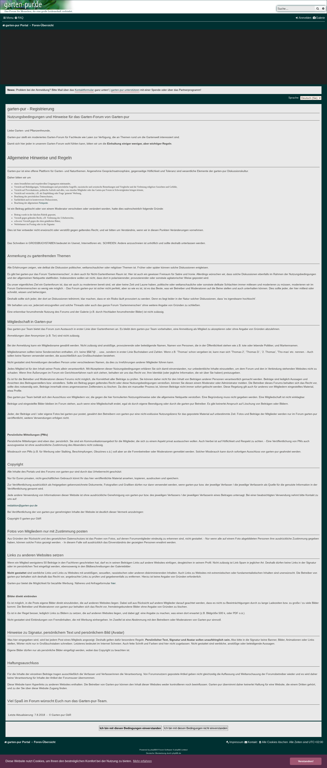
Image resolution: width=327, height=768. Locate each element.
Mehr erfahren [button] (142, 761)
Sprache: (293, 97)
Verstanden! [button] (306, 761)
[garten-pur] (38, 6)
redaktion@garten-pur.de (22, 505)
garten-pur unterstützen (125, 90)
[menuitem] (18, 18)
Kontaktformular (84, 90)
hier (113, 583)
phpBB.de (176, 753)
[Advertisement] (163, 57)
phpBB (153, 750)
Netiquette (43, 203)
